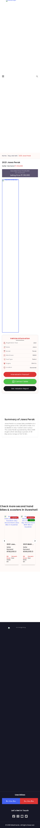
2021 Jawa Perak (14, 544)
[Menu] (3, 76)
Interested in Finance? (20, 374)
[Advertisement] (20, 403)
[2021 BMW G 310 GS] (28, 528)
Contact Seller (21, 381)
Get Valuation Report (20, 388)
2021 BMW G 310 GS (31, 544)
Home (4, 156)
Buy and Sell (12, 156)
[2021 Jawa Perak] (12, 528)
